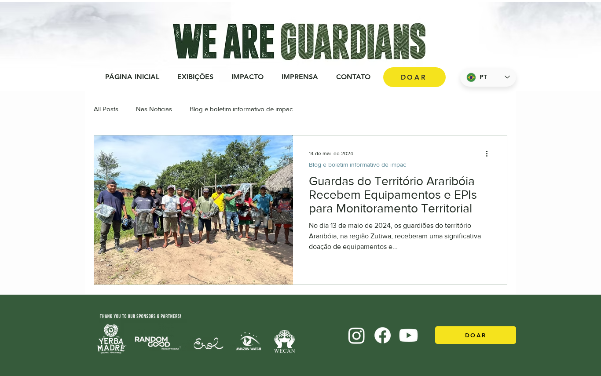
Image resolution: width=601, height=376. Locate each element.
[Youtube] (408, 335)
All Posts (106, 109)
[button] (247, 77)
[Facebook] (382, 335)
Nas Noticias (154, 109)
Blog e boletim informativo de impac (241, 109)
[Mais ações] (489, 153)
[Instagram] (356, 335)
